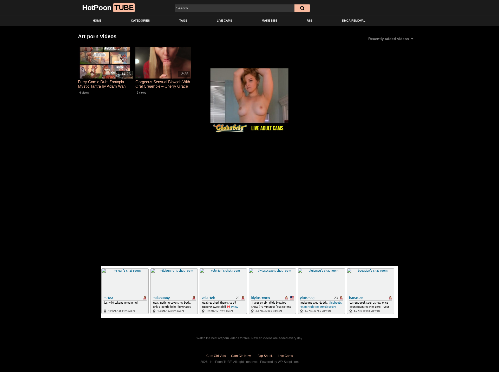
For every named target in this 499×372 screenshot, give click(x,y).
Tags (183, 20)
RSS (309, 20)
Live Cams (224, 20)
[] (302, 8)
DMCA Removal (353, 20)
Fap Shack (265, 356)
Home (97, 20)
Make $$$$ (269, 20)
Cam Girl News (241, 356)
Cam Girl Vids (216, 356)
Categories (140, 20)
